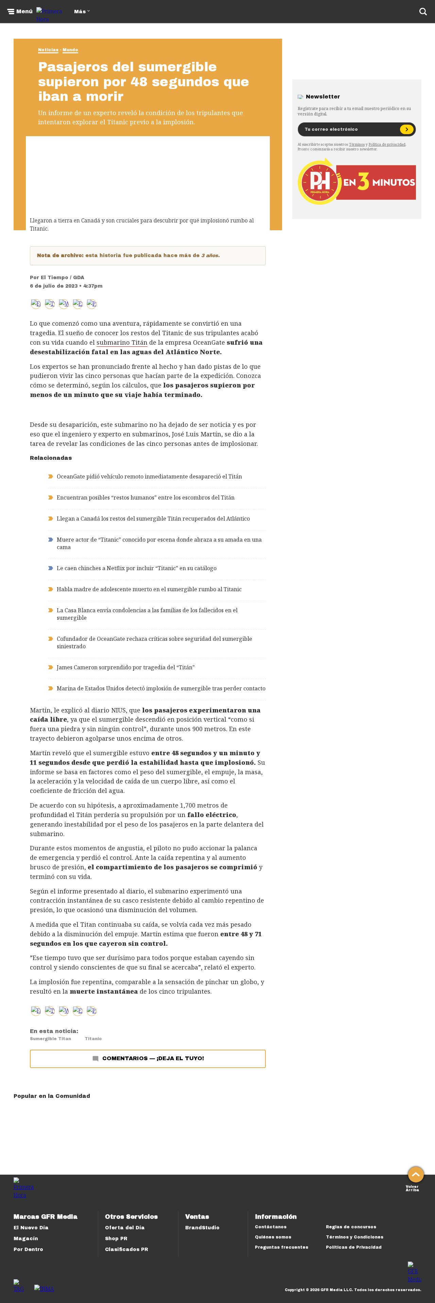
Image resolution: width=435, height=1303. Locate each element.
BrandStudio (202, 1227)
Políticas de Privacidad (354, 1247)
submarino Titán (122, 342)
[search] (423, 11)
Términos (357, 144)
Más (80, 11)
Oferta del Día (125, 1227)
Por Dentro (28, 1249)
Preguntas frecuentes (281, 1247)
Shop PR (116, 1238)
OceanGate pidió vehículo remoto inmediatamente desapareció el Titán (149, 476)
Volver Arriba (412, 1188)
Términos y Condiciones (354, 1237)
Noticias (48, 50)
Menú (24, 11)
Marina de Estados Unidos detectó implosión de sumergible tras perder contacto (161, 688)
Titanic (93, 1038)
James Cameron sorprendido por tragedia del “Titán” (126, 667)
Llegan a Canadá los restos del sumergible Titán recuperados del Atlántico (153, 518)
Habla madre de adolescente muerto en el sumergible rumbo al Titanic (149, 589)
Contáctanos (270, 1227)
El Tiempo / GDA (62, 277)
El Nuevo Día (31, 1227)
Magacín (26, 1238)
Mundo (70, 50)
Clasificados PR (126, 1249)
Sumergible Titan (50, 1038)
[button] (50, 304)
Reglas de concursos (351, 1227)
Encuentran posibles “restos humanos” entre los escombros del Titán (145, 497)
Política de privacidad (387, 144)
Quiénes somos (273, 1237)
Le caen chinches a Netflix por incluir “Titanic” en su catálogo (136, 568)
